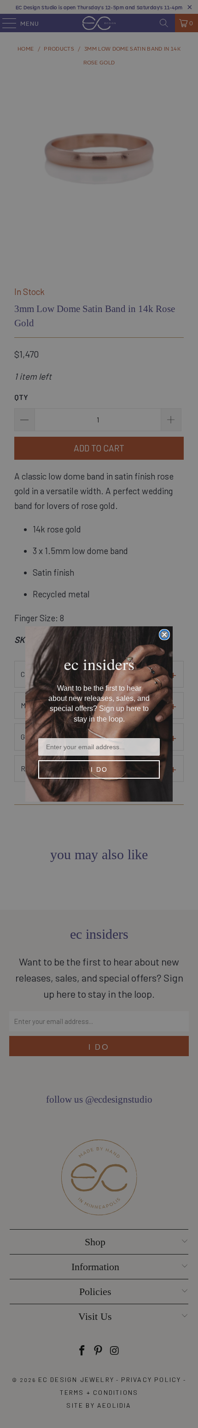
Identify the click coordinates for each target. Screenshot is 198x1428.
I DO (99, 769)
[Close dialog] (164, 634)
